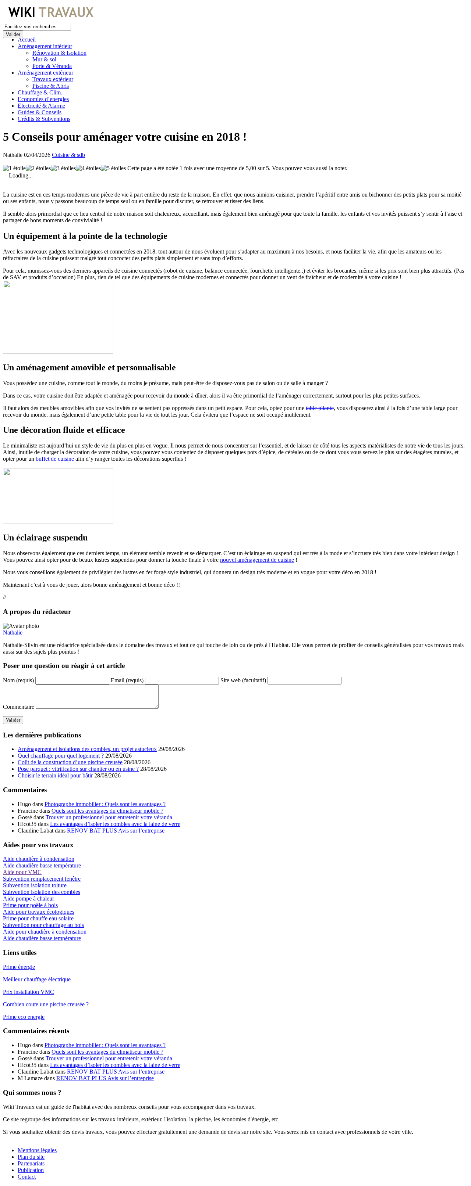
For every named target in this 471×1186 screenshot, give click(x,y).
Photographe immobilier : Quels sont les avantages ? (105, 804)
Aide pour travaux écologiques (38, 912)
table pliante (320, 408)
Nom (18, 680)
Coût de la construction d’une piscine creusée (70, 762)
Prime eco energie (24, 1017)
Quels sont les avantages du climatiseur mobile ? (107, 811)
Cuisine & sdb (68, 155)
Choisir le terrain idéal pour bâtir (55, 775)
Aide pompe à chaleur (28, 898)
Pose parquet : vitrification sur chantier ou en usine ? (78, 769)
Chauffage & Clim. (40, 92)
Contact (27, 1177)
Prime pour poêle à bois (30, 905)
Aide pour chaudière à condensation (44, 931)
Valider (13, 34)
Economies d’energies (43, 99)
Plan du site (31, 1157)
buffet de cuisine (55, 459)
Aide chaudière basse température (42, 865)
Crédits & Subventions (44, 119)
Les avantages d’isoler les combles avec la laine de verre (115, 824)
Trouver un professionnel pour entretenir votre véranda (109, 817)
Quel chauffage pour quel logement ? (61, 755)
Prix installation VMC (28, 992)
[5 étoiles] (113, 168)
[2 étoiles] (38, 168)
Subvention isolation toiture (35, 885)
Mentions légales (37, 1150)
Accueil (27, 39)
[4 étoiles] (88, 168)
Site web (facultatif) (243, 680)
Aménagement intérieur (45, 46)
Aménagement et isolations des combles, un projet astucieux (87, 749)
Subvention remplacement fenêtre (42, 879)
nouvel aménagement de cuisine (257, 560)
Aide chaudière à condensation (38, 859)
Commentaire (18, 707)
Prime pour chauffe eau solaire (38, 918)
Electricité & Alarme (41, 106)
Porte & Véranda (52, 66)
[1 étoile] (14, 168)
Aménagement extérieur (45, 72)
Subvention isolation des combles (41, 892)
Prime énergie (19, 967)
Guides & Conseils (39, 112)
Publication (31, 1170)
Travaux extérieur (52, 79)
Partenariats (31, 1163)
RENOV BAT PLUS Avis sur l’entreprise (115, 830)
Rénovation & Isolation (59, 53)
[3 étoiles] (63, 168)
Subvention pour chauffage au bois (43, 925)
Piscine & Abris (50, 86)
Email (127, 680)
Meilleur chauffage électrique (37, 979)
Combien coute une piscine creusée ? (46, 1004)
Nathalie (12, 632)
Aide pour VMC (22, 872)
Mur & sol (44, 59)
